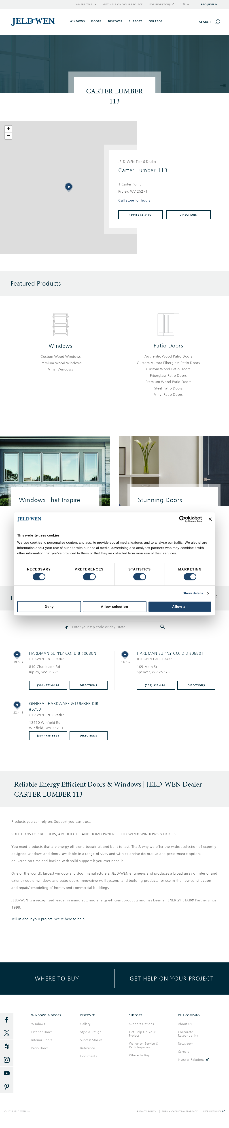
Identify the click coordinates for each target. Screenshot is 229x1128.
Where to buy (57, 978)
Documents (88, 1056)
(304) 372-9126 (48, 685)
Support (135, 21)
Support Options (141, 1024)
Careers (183, 1052)
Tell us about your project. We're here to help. (48, 919)
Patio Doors (168, 346)
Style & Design (91, 1032)
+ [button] (8, 129)
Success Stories (91, 1040)
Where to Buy (86, 4)
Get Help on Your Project (123, 4)
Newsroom (186, 1044)
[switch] (89, 576)
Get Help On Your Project (142, 1034)
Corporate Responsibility (188, 1034)
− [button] (8, 136)
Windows (61, 346)
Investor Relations (191, 1060)
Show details (193, 593)
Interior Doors (41, 1040)
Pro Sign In (209, 4)
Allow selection (114, 606)
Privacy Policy (146, 1111)
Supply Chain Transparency (180, 1111)
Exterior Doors (42, 1032)
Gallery (85, 1024)
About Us (185, 1024)
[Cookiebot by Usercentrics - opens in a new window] (182, 519)
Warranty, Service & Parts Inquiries (143, 1045)
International (212, 1111)
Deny (49, 606)
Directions (188, 214)
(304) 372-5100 (140, 214)
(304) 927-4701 (156, 685)
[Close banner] (210, 519)
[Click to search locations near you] (66, 627)
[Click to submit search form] (163, 627)
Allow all (180, 606)
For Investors (160, 4)
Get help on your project (172, 978)
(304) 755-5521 (48, 735)
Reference (87, 1048)
